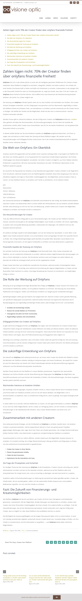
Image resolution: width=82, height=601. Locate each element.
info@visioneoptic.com (30, 2)
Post (23, 530)
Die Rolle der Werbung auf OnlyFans (19, 47)
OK (57, 597)
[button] (4, 571)
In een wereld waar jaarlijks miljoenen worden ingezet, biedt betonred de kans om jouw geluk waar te (66, 579)
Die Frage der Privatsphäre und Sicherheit (21, 62)
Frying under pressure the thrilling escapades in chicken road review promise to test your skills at (14, 578)
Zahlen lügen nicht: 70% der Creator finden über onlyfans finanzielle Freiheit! (33, 35)
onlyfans (74, 119)
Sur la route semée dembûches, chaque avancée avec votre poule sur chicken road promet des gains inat (40, 579)
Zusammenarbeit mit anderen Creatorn (20, 59)
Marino (6, 530)
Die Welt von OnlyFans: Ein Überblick (19, 38)
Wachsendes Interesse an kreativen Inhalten (22, 56)
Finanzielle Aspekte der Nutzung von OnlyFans (22, 44)
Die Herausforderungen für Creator (19, 41)
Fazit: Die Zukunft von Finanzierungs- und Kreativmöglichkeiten (28, 65)
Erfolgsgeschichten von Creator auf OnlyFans (22, 50)
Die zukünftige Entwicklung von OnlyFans (21, 53)
